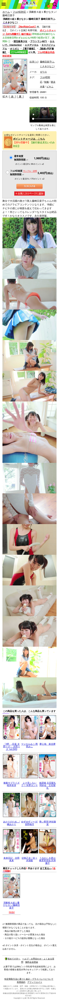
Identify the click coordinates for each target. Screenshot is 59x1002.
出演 (34, 61)
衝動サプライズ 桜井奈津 (11, 784)
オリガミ (14, 48)
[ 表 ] (12, 96)
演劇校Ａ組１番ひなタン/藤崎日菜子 (11, 905)
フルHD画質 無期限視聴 (23, 172)
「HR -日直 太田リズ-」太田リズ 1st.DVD (11, 746)
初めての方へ (14, 958)
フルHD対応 (19, 11)
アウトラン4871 (38, 41)
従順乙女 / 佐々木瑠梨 (29, 859)
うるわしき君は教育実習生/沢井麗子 (47, 860)
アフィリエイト (34, 982)
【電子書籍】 (29, 48)
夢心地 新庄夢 (47, 744)
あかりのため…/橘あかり (11, 823)
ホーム (6, 11)
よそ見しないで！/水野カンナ (29, 784)
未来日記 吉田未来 (11, 859)
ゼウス (43, 71)
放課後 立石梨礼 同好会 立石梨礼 (47, 785)
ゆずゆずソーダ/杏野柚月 (29, 823)
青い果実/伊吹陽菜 (47, 823)
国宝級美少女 (20, 41)
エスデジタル (32, 44)
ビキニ (50, 86)
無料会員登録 (31, 962)
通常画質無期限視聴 (21, 157)
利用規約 (21, 982)
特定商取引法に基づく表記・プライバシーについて (28, 978)
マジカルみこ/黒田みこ (29, 745)
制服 (46, 81)
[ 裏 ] (20, 96)
